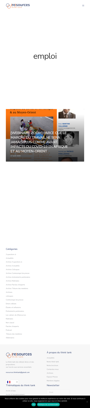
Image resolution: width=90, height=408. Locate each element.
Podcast (9, 330)
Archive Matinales (12, 281)
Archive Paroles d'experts (15, 285)
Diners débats (11, 304)
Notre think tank (53, 362)
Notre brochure (52, 365)
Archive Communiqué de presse (17, 273)
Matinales (9, 319)
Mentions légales (53, 381)
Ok (34, 404)
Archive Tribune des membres (17, 288)
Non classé (10, 323)
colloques (9, 296)
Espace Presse (52, 377)
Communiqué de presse (14, 300)
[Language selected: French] (12, 382)
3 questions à (11, 254)
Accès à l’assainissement (15, 394)
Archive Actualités (13, 266)
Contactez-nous (53, 369)
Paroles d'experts (12, 326)
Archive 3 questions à (14, 262)
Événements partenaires (15, 311)
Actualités (9, 258)
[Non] (87, 402)
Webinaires (10, 338)
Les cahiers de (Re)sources (16, 315)
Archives (9, 292)
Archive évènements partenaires (18, 277)
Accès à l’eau (11, 391)
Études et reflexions (13, 307)
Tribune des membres (14, 334)
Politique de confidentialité (48, 404)
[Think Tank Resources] (18, 5)
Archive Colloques (12, 269)
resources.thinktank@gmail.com (18, 372)
